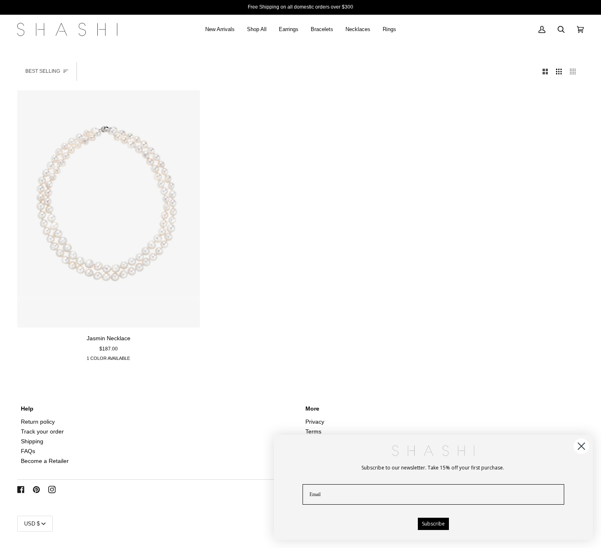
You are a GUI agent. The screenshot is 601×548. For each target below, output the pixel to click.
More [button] (312, 409)
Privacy (314, 422)
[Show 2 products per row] (545, 71)
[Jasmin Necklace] (108, 209)
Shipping (32, 441)
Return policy (38, 422)
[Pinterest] (36, 489)
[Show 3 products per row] (559, 71)
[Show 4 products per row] (575, 71)
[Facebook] (21, 489)
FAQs (28, 451)
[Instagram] (52, 489)
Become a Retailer (45, 461)
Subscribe (433, 523)
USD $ (32, 524)
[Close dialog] (581, 446)
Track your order (42, 432)
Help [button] (27, 409)
